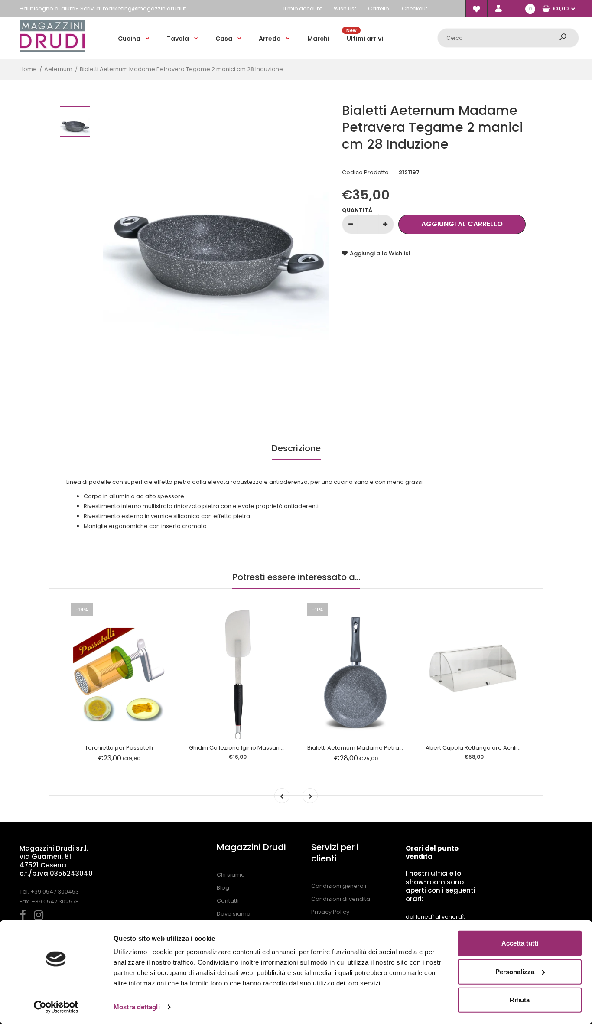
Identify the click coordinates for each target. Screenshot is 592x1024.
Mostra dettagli (137, 1007)
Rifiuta (520, 1000)
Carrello (378, 8)
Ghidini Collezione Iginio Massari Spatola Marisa (256, 748)
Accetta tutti (519, 943)
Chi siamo (231, 875)
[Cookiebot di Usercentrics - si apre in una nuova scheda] (56, 1007)
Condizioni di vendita (340, 899)
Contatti (228, 901)
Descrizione (296, 448)
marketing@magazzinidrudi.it (144, 8)
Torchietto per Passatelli (119, 748)
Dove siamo (233, 914)
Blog (223, 888)
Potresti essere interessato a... (296, 577)
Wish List (345, 8)
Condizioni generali (338, 886)
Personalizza (514, 971)
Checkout (414, 8)
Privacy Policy (330, 912)
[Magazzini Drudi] (52, 50)
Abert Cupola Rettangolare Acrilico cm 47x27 (489, 748)
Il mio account (302, 8)
